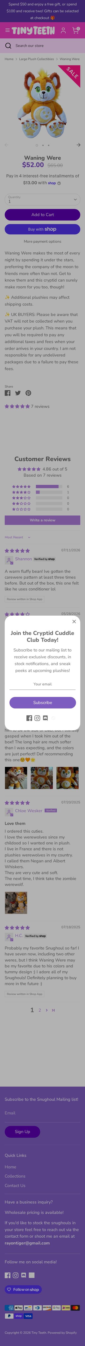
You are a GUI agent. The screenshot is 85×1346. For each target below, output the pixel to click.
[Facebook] (29, 718)
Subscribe (42, 702)
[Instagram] (37, 718)
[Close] (74, 622)
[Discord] (45, 718)
